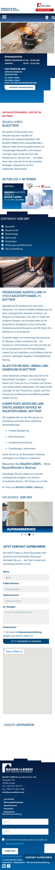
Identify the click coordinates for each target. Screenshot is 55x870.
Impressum (7, 862)
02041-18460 (13, 78)
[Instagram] (8, 866)
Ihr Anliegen (9, 606)
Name (6, 571)
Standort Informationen (21, 87)
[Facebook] (4, 866)
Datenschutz (10, 627)
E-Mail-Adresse (11, 583)
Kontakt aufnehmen (39, 857)
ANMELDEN (10, 851)
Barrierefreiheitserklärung (38, 862)
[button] (4, 16)
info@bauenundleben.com (13, 792)
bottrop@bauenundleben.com (24, 83)
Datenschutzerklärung (30, 632)
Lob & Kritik (9, 799)
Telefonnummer (11, 595)
